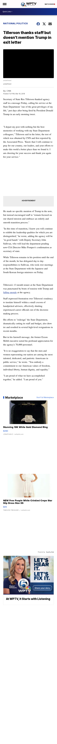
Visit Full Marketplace (45, 397)
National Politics (15, 23)
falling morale (10, 292)
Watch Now (49, 4)
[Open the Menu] (4, 4)
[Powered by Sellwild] (50, 552)
